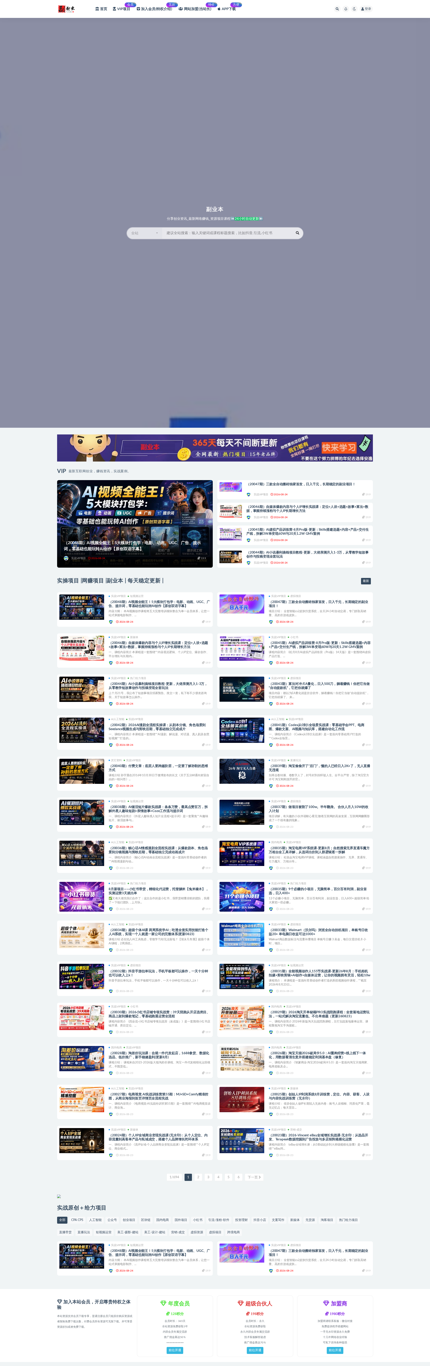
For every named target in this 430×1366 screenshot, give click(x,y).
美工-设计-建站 (154, 1232)
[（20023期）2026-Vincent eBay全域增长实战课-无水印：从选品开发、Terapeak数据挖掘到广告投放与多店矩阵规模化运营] (241, 1140)
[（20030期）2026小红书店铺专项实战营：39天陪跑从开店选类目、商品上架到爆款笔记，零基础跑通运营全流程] (81, 1017)
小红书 (294, 637)
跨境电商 (233, 1232)
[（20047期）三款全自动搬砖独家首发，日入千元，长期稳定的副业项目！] (230, 487)
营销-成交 (296, 1129)
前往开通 (175, 1350)
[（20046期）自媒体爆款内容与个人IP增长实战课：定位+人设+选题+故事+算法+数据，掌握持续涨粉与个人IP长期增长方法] (230, 511)
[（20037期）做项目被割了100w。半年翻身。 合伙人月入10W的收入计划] (241, 812)
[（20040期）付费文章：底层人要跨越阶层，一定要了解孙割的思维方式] (81, 771)
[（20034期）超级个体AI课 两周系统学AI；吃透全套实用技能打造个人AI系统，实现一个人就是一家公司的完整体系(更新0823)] (81, 935)
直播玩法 (295, 760)
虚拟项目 (295, 596)
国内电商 (276, 842)
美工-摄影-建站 (127, 1232)
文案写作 (278, 1220)
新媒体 (134, 637)
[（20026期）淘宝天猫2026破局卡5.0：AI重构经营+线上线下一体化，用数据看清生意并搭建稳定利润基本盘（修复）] (241, 1058)
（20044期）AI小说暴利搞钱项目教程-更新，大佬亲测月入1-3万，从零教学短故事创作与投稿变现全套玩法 (307, 554)
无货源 (310, 1220)
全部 (62, 1220)
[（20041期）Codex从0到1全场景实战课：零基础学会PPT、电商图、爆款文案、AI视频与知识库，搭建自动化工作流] (241, 730)
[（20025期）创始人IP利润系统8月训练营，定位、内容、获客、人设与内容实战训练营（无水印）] (241, 1099)
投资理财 (241, 1220)
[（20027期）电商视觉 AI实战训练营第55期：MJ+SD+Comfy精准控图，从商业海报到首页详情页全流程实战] (81, 1099)
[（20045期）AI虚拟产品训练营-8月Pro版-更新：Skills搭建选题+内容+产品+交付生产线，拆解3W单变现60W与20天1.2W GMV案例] (230, 534)
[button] (144, 233)
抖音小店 (260, 1220)
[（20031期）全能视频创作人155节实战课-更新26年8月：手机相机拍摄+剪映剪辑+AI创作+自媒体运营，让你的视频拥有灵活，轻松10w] (241, 976)
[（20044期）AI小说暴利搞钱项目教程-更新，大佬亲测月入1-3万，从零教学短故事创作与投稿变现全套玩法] (230, 557)
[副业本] (66, 558)
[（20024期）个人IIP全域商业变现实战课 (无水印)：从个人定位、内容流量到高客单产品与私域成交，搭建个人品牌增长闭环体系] (81, 1140)
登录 (368, 9)
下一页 (253, 1177)
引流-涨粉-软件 (218, 1220)
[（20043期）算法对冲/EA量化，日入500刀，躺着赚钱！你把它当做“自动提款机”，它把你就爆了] (241, 689)
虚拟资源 (197, 1232)
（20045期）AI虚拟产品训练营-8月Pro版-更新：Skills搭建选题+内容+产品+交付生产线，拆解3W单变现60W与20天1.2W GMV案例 (307, 531)
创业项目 (129, 1220)
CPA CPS (77, 1220)
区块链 (145, 1220)
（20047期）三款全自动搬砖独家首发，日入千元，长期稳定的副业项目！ (301, 484)
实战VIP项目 (78, 558)
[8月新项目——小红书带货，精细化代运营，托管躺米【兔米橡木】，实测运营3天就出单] (81, 897)
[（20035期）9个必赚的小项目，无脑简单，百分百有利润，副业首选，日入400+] (241, 897)
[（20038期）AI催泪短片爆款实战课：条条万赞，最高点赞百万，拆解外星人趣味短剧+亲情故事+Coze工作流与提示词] (81, 812)
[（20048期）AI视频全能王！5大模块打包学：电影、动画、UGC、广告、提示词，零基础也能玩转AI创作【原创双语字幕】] (81, 607)
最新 (366, 581)
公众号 (112, 1220)
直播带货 (65, 1232)
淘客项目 (327, 1220)
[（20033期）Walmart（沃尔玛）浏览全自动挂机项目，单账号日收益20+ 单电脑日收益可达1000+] (241, 935)
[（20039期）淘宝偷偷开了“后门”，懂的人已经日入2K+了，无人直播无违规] (241, 771)
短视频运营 (137, 596)
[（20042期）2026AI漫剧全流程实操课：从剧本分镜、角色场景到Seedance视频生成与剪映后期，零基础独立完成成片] (81, 730)
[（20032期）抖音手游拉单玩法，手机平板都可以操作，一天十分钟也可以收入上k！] (81, 976)
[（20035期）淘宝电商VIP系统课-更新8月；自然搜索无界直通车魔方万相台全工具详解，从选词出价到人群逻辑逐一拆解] (241, 853)
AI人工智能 (117, 719)
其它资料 (116, 760)
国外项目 (181, 1220)
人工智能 (95, 1220)
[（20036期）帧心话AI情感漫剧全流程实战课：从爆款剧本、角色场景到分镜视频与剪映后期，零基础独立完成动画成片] (81, 853)
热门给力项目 (138, 678)
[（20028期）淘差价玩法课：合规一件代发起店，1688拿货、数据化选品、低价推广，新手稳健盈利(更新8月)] (81, 1058)
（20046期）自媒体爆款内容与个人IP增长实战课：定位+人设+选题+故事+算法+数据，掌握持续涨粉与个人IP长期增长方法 (307, 509)
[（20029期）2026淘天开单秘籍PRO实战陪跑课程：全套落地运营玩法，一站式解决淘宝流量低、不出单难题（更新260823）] (241, 1017)
